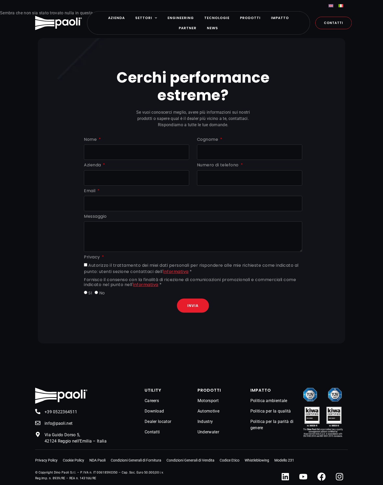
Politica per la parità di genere (272, 424)
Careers (152, 400)
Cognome (208, 139)
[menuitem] (331, 5)
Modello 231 (284, 460)
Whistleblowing (257, 460)
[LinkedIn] (285, 476)
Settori (143, 17)
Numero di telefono (218, 165)
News (212, 28)
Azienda (116, 17)
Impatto (280, 17)
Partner (187, 28)
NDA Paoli (97, 460)
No (102, 293)
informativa (176, 272)
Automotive (208, 411)
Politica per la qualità (270, 411)
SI (90, 293)
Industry (205, 421)
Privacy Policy (46, 460)
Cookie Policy (73, 460)
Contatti (152, 431)
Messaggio (95, 216)
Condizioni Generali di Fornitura (136, 460)
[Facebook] (321, 476)
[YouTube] (303, 476)
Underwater (208, 431)
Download (154, 411)
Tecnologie (217, 17)
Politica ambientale (268, 400)
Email (90, 191)
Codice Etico (229, 460)
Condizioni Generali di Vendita (190, 460)
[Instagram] (339, 476)
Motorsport (208, 400)
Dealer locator (158, 421)
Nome (91, 139)
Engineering (181, 17)
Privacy (92, 257)
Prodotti (250, 17)
